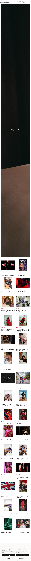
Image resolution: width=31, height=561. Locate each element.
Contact (24, 2)
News (24, 1)
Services (21, 1)
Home (15, 1)
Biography (18, 1)
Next (19, 537)
